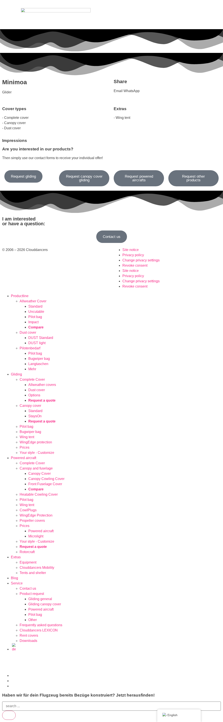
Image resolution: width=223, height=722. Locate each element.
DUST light (37, 343)
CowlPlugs (28, 510)
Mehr (32, 369)
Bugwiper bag (39, 358)
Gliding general (40, 599)
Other (32, 620)
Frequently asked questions (41, 625)
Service (17, 583)
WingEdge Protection (36, 515)
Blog (14, 578)
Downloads (28, 641)
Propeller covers (32, 520)
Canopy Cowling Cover (46, 479)
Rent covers (29, 635)
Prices (24, 447)
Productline (20, 296)
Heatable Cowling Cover (39, 494)
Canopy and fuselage (36, 468)
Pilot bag (35, 317)
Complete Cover (32, 379)
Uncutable (36, 311)
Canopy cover (30, 405)
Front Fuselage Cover (45, 484)
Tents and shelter (33, 573)
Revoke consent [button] (134, 265)
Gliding (16, 374)
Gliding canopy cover (44, 604)
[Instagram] (7, 661)
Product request (32, 594)
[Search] (9, 715)
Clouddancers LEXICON (39, 630)
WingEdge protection (36, 442)
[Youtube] (31, 661)
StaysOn (35, 416)
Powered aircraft (23, 458)
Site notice (130, 250)
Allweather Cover (33, 301)
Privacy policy (133, 255)
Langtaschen (38, 364)
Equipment (28, 562)
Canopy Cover (39, 473)
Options (34, 395)
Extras (16, 557)
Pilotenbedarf (30, 348)
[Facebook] (19, 661)
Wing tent (27, 437)
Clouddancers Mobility (37, 567)
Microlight (35, 536)
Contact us (28, 588)
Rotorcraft (27, 552)
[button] (118, 91)
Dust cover (28, 332)
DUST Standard (40, 338)
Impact (33, 322)
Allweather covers (42, 385)
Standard (35, 306)
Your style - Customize (37, 452)
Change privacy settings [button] (141, 260)
